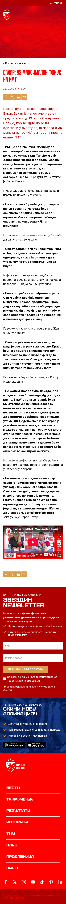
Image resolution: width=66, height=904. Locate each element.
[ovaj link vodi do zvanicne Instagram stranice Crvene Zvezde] (23, 882)
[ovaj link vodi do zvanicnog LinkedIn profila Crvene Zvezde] (60, 882)
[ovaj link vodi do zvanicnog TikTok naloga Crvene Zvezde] (42, 882)
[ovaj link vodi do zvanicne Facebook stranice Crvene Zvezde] (5, 882)
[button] (61, 14)
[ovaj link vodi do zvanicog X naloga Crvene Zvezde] (14, 882)
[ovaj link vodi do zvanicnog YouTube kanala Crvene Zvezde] (33, 882)
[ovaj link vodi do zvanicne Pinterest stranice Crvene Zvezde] (51, 882)
